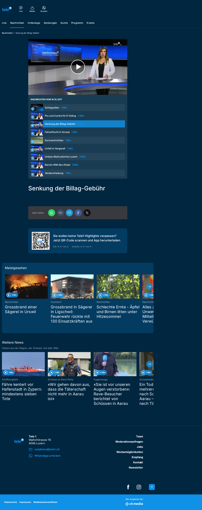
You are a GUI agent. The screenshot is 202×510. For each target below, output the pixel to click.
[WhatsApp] (51, 212)
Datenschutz (10, 502)
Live (4, 22)
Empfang (137, 457)
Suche (64, 22)
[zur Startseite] (7, 8)
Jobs (140, 446)
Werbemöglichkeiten (129, 452)
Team (139, 436)
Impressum (25, 502)
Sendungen (50, 22)
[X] (87, 212)
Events (90, 22)
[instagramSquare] (139, 487)
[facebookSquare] (128, 487)
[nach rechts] (149, 286)
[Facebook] (78, 212)
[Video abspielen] (77, 67)
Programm (77, 22)
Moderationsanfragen (129, 441)
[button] (60, 212)
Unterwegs (34, 22)
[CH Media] (134, 503)
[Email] (69, 212)
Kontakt (138, 462)
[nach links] (6, 286)
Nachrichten (17, 22)
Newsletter (136, 467)
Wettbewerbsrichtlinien (45, 502)
